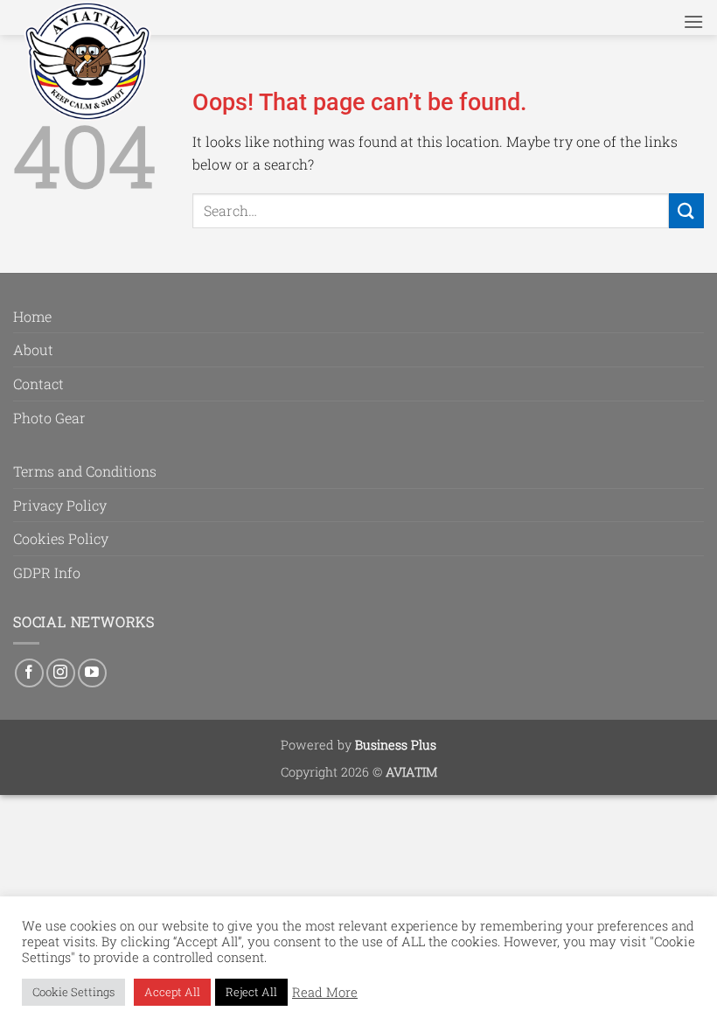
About (33, 349)
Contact (38, 383)
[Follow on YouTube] (92, 673)
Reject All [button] (251, 992)
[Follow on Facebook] (29, 673)
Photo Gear (49, 417)
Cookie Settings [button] (73, 992)
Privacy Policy (60, 505)
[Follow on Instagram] (60, 673)
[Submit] (686, 210)
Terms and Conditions (85, 471)
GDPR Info (46, 572)
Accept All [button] (172, 992)
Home (32, 316)
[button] (693, 21)
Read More (325, 993)
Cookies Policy (60, 538)
